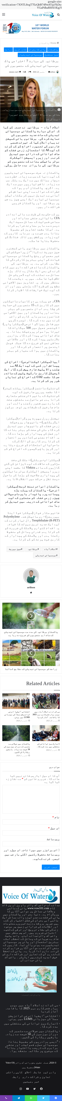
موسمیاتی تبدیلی (45, 555)
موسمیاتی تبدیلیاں (30, 55)
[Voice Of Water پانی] (43, 14)
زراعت (8, 49)
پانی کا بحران (37, 49)
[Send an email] (49, 72)
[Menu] (3, 15)
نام (56, 817)
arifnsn (52, 72)
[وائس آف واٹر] (31, 28)
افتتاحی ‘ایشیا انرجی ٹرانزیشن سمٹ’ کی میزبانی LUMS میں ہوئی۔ (17, 714)
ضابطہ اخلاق (33, 1072)
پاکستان (44, 43)
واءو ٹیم (49, 1072)
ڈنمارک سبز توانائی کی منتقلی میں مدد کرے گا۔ (31, 1025)
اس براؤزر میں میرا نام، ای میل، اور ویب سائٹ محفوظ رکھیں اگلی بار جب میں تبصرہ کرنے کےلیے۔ (32, 854)
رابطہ (16, 1076)
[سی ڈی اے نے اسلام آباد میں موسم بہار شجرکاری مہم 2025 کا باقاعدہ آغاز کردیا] (46, 701)
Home (54, 43)
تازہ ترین (20, 49)
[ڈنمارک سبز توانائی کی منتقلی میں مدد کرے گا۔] (46, 733)
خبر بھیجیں (31, 1081)
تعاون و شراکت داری (36, 1076)
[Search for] (58, 15)
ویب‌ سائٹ (53, 839)
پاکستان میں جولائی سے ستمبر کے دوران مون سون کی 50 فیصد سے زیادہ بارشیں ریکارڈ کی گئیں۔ (31, 1034)
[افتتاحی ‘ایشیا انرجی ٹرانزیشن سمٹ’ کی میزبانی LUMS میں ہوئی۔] (16, 701)
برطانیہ (33, 549)
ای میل (54, 828)
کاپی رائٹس (14, 1072)
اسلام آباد (50, 549)
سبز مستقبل (51, 55)
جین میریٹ (15, 549)
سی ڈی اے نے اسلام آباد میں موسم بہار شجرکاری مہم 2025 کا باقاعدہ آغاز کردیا (46, 714)
